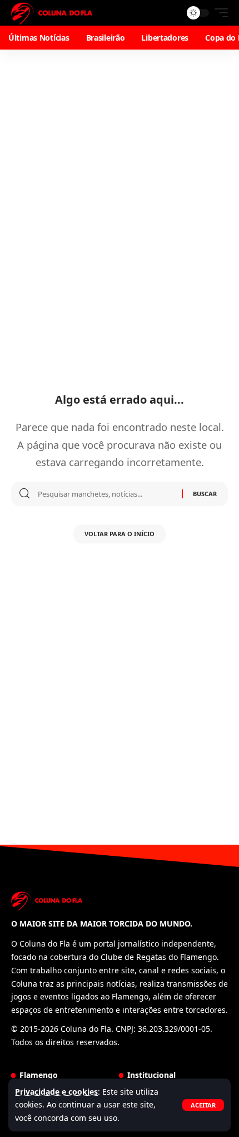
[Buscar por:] (105, 494)
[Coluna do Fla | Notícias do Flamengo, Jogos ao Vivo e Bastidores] (51, 12)
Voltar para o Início (119, 534)
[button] (203, 1105)
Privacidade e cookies (56, 1091)
